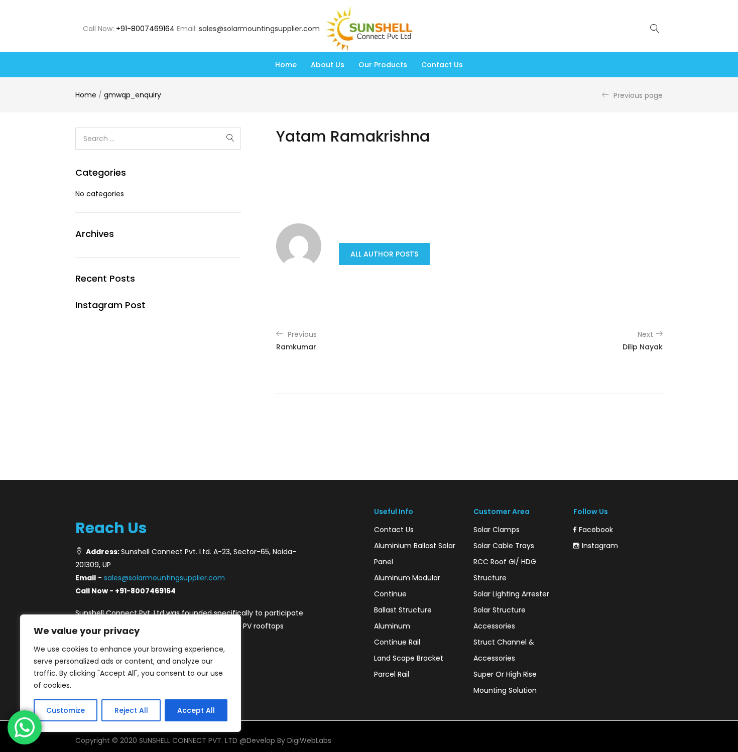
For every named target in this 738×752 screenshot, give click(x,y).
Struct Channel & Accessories (503, 650)
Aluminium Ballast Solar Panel (414, 554)
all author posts (384, 254)
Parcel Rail (391, 674)
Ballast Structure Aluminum (403, 618)
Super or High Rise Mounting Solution (505, 682)
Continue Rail (397, 642)
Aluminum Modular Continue (407, 586)
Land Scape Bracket (408, 658)
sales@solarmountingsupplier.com (259, 29)
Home (286, 65)
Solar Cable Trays (503, 546)
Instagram (600, 546)
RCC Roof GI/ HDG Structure (504, 570)
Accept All (196, 710)
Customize (65, 710)
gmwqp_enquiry (132, 95)
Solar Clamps (496, 530)
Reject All (131, 710)
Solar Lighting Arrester (511, 594)
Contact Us (442, 65)
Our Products (382, 65)
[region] (130, 673)
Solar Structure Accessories (499, 618)
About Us (327, 65)
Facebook (596, 530)
